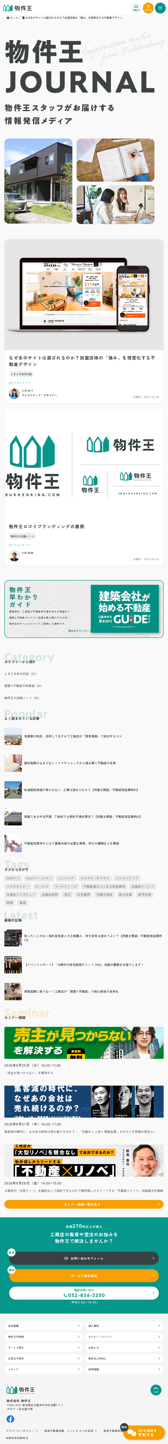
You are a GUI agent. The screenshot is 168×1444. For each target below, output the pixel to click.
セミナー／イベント (100, 1336)
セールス (41, 886)
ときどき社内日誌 (21, 374)
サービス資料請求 (84, 1276)
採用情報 (93, 1369)
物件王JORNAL (97, 1358)
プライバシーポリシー (20, 1430)
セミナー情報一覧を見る (82, 1204)
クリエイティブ (127, 878)
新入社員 (125, 894)
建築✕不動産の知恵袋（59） (24, 685)
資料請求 (148, 10)
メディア (13, 1369)
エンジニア (66, 878)
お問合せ (136, 10)
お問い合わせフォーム (87, 1258)
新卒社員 (144, 894)
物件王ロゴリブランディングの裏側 (47, 526)
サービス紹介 (16, 1347)
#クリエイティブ (20, 383)
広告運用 (83, 894)
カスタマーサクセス (95, 878)
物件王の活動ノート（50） (22, 698)
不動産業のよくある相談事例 (104, 886)
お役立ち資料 (16, 1358)
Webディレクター (39, 878)
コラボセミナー (18, 886)
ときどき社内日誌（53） (21, 673)
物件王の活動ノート (22, 536)
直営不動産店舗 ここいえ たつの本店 (68, 1430)
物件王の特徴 (16, 1336)
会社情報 (13, 1326)
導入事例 (93, 1326)
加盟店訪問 (50, 894)
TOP (156, 1391)
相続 (10, 902)
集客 (22, 902)
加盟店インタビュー (21, 894)
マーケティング (66, 886)
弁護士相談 (104, 894)
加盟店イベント (142, 886)
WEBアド (13, 878)
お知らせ (93, 1347)
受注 (67, 894)
